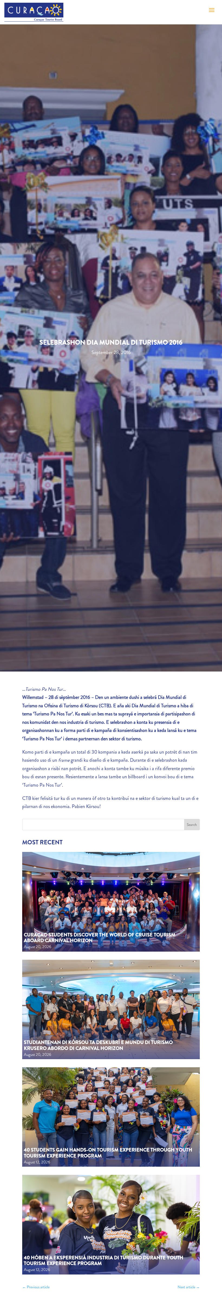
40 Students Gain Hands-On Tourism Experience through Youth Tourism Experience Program (108, 1152)
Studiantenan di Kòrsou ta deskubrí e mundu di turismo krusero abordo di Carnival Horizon (98, 1045)
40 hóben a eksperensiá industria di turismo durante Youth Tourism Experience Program (103, 1260)
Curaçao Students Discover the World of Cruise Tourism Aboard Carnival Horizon (99, 937)
